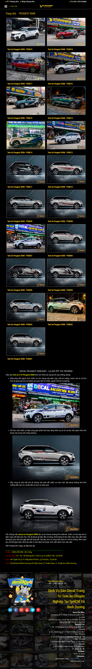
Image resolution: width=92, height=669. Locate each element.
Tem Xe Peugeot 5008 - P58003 (19, 324)
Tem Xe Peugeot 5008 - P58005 (19, 290)
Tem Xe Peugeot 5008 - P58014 (60, 118)
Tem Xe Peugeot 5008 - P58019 (19, 49)
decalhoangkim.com (77, 658)
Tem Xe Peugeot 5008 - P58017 (19, 83)
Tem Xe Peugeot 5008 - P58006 (60, 255)
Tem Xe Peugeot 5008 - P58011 (19, 186)
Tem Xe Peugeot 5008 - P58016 (60, 83)
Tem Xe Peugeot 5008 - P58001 (19, 358)
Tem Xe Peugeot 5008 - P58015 (19, 118)
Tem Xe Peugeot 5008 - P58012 (60, 152)
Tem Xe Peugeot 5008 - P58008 (60, 221)
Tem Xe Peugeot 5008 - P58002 (60, 324)
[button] (6, 6)
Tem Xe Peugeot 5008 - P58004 (60, 290)
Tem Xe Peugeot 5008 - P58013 (19, 152)
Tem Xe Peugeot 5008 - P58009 (19, 221)
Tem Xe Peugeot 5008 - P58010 (60, 186)
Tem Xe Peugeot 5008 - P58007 (19, 255)
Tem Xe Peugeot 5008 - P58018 (60, 49)
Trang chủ (11, 13)
